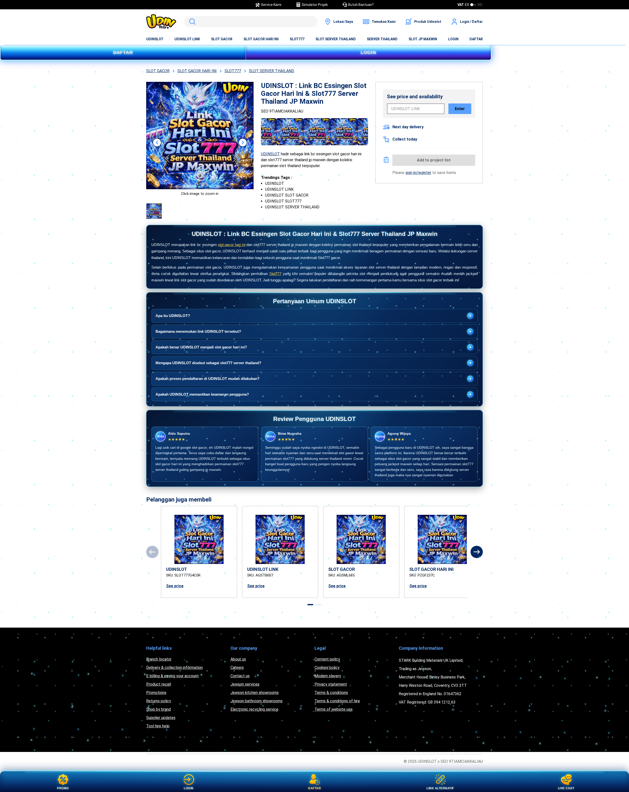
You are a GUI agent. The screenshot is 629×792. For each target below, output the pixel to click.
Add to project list (434, 160)
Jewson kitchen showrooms (254, 692)
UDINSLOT (154, 39)
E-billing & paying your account (172, 676)
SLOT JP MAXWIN (423, 39)
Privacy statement (330, 684)
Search (191, 21)
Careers (237, 667)
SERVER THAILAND (382, 39)
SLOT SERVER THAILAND (335, 39)
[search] (250, 21)
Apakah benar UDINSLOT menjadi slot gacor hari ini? (314, 347)
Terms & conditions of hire (337, 701)
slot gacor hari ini (231, 245)
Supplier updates (160, 717)
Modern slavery (327, 676)
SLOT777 (297, 39)
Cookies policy (327, 667)
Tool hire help (158, 726)
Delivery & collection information (174, 667)
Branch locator (159, 659)
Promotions (156, 692)
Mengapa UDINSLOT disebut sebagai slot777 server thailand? (314, 362)
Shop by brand (158, 709)
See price (175, 586)
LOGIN (453, 39)
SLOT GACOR (221, 39)
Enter (460, 108)
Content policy (327, 659)
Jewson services (244, 684)
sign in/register (418, 172)
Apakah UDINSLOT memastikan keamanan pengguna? (314, 394)
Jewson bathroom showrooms (256, 701)
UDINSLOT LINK (187, 39)
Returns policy (158, 701)
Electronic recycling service (254, 709)
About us (238, 659)
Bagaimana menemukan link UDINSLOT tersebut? (314, 331)
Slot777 (275, 274)
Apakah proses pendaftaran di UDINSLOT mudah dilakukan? (314, 378)
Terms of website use (333, 709)
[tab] (310, 604)
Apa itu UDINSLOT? (314, 315)
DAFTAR (476, 39)
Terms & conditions (331, 692)
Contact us (240, 676)
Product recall (158, 684)
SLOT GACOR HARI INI (261, 39)
